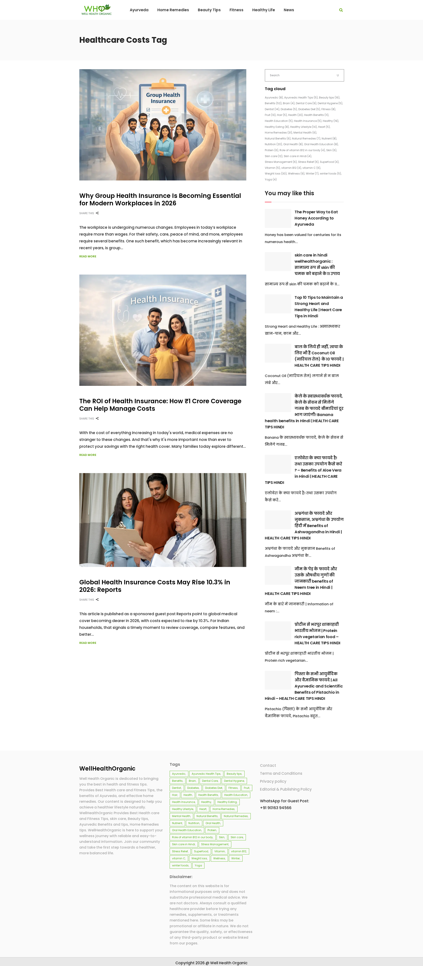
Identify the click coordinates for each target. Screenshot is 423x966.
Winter (312, 173)
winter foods (330, 173)
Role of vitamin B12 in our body (302, 150)
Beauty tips (329, 97)
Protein (271, 150)
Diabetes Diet (309, 109)
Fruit (270, 115)
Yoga (271, 179)
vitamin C (311, 168)
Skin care (273, 156)
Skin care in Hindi (297, 156)
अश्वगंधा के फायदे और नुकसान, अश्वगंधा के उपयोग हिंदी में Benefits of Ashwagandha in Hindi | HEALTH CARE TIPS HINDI (304, 526)
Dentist (272, 109)
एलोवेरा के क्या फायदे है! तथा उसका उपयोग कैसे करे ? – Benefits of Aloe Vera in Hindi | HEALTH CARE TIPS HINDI (303, 470)
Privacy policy (273, 781)
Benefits (273, 103)
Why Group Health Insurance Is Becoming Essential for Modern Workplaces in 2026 (160, 199)
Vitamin (272, 168)
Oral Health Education (321, 144)
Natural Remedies (306, 138)
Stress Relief (308, 162)
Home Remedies (278, 132)
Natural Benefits (278, 138)
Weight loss (276, 173)
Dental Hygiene (330, 103)
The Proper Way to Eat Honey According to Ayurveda (316, 218)
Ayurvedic (274, 97)
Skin (331, 150)
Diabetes (289, 109)
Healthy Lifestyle (303, 127)
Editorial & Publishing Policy (286, 789)
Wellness (296, 173)
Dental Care (306, 103)
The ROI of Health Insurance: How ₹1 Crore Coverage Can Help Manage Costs (160, 405)
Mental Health (304, 132)
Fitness (328, 109)
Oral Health (293, 144)
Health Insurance (307, 121)
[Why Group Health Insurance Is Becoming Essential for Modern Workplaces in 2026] (162, 124)
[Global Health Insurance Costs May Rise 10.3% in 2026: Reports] (162, 520)
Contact (268, 765)
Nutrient (329, 138)
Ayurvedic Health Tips (301, 97)
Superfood (329, 162)
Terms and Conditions (281, 773)
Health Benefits (316, 115)
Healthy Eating (277, 127)
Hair (282, 115)
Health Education (279, 121)
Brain (289, 103)
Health (295, 115)
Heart (324, 127)
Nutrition (273, 144)
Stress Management (281, 162)
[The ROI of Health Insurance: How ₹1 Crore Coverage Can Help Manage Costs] (162, 330)
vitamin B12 (291, 168)
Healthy (330, 121)
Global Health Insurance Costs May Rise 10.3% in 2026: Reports (154, 586)
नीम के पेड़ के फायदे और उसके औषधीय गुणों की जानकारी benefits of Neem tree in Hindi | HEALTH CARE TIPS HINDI (301, 581)
